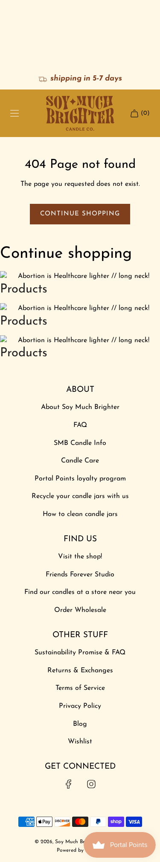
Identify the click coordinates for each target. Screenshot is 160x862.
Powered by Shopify (80, 850)
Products (23, 289)
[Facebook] (68, 784)
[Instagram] (91, 784)
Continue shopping (80, 214)
